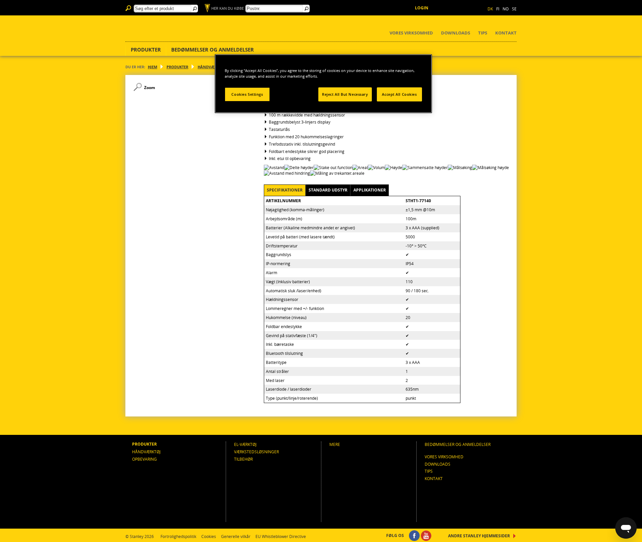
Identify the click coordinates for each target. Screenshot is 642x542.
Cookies (208, 536)
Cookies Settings (247, 94)
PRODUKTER (177, 66)
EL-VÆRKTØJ (245, 444)
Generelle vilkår (235, 536)
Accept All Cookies (399, 94)
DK (490, 8)
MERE (334, 444)
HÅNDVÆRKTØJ (211, 66)
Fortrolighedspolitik (178, 536)
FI (497, 8)
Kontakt (506, 33)
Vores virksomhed (411, 33)
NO (506, 8)
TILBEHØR (243, 459)
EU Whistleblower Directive (280, 536)
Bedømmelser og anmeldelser (212, 49)
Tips (482, 33)
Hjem (152, 66)
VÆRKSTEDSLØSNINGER (256, 451)
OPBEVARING (144, 459)
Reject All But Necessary (345, 94)
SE (514, 8)
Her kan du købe (227, 8)
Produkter (146, 49)
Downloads (455, 33)
